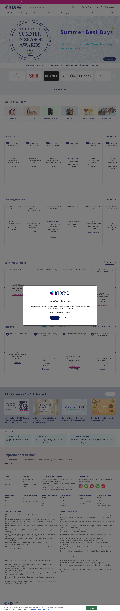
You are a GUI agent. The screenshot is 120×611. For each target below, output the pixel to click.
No (65, 318)
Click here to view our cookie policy (40, 609)
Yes (55, 318)
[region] (60, 608)
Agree (92, 608)
